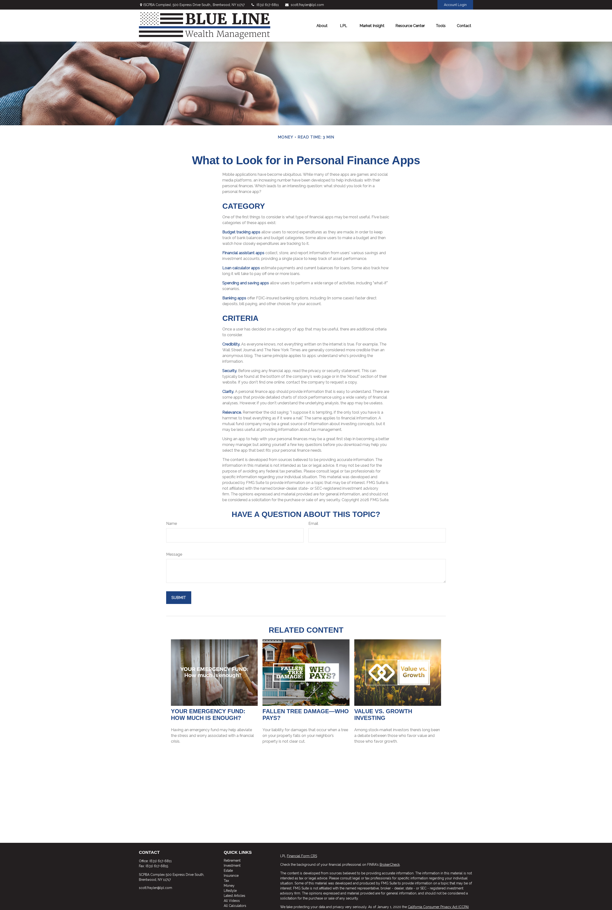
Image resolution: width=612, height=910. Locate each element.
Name (171, 523)
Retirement (232, 860)
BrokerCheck (390, 864)
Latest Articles (234, 896)
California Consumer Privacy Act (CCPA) (438, 907)
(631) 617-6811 (268, 5)
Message (174, 554)
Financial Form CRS (302, 856)
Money (229, 886)
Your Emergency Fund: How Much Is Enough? (208, 714)
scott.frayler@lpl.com (307, 5)
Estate (228, 870)
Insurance (231, 875)
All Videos (232, 901)
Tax (226, 881)
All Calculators (235, 906)
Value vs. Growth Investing (383, 714)
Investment (232, 865)
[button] (322, 25)
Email (313, 523)
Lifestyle (230, 891)
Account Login (455, 5)
